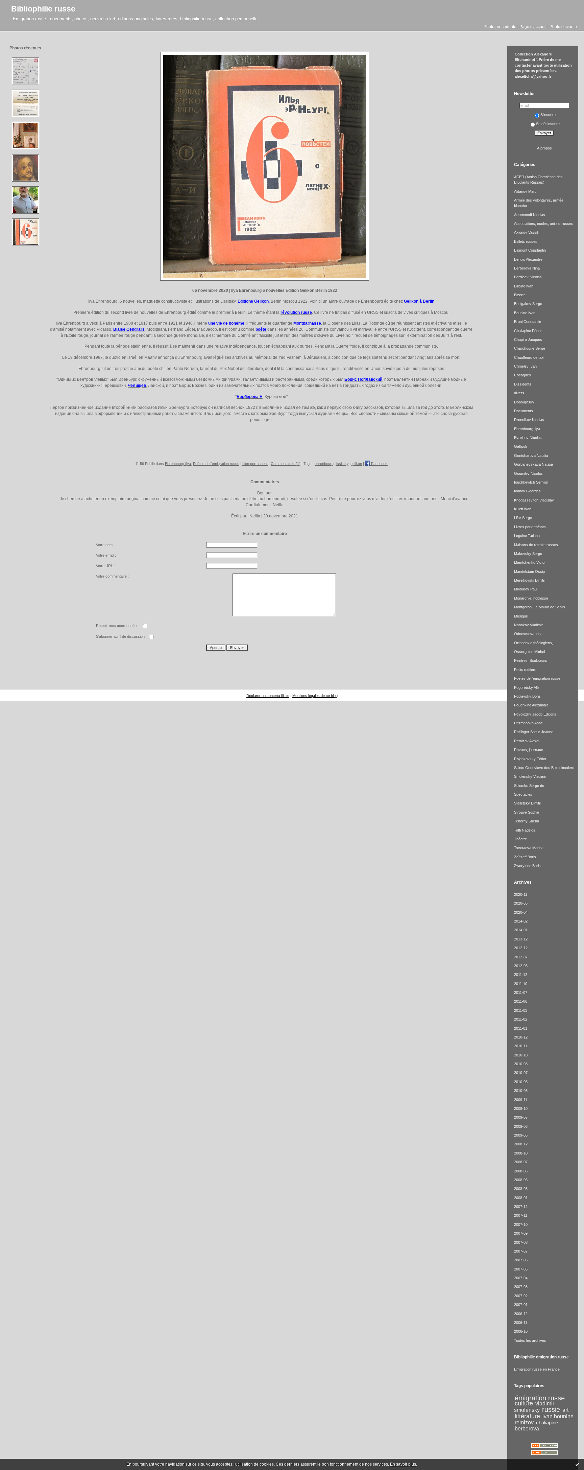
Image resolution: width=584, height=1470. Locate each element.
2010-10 (521, 1055)
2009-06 (521, 1126)
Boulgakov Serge (528, 304)
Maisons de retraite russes (536, 545)
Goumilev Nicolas (528, 473)
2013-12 (521, 939)
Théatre (520, 839)
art (565, 1410)
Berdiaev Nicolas (528, 277)
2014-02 (521, 921)
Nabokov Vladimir (528, 625)
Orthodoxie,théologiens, (533, 643)
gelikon (356, 464)
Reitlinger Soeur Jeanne (533, 732)
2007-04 (521, 1278)
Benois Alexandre (528, 259)
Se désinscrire (548, 124)
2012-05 (521, 966)
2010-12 (521, 1037)
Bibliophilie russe (43, 8)
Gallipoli (520, 446)
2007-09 (521, 1233)
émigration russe (540, 1398)
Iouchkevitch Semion (531, 482)
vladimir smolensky (534, 1406)
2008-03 (521, 1189)
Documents (523, 411)
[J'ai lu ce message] (577, 1464)
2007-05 (521, 1269)
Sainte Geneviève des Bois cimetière (544, 768)
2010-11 (520, 1046)
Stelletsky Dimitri (527, 803)
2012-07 (521, 957)
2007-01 (521, 1305)
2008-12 (521, 1144)
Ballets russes (525, 241)
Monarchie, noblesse (531, 598)
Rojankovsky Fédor (530, 759)
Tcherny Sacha (526, 821)
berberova (527, 1428)
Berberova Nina (527, 268)
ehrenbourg (324, 464)
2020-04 (521, 912)
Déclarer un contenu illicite (267, 696)
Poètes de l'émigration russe (216, 464)
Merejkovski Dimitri (529, 580)
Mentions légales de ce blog (315, 696)
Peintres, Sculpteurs (530, 660)
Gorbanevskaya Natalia (533, 464)
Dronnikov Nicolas (529, 420)
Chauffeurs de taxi (529, 357)
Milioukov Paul (525, 589)
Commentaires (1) (285, 464)
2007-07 (521, 1251)
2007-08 (521, 1242)
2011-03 (520, 1010)
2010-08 (521, 1064)
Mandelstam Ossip (529, 571)
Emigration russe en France (537, 1369)
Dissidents (522, 384)
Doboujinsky (524, 402)
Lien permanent (255, 464)
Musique (521, 616)
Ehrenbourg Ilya (178, 464)
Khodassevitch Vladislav (534, 500)
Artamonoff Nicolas (529, 215)
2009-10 (521, 1108)
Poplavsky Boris (527, 696)
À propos (544, 148)
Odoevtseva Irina (528, 634)
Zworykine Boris (527, 866)
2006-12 (521, 1314)
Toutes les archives (530, 1340)
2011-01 (520, 1028)
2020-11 (520, 894)
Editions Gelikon (253, 301)
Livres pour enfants (530, 527)
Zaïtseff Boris (525, 857)
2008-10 (521, 1153)
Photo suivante (563, 26)
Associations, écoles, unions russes (543, 223)
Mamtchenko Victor (530, 562)
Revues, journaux (528, 750)
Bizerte (520, 295)
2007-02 (521, 1296)
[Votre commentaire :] (283, 615)
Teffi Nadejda (524, 830)
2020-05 (521, 903)
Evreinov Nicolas (528, 438)
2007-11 (520, 1215)
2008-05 (521, 1180)
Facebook (379, 464)
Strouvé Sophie (526, 812)
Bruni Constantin (527, 322)
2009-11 (520, 1100)
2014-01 (521, 930)
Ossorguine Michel (529, 652)
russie (551, 1409)
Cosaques (522, 375)
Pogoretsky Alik (526, 687)
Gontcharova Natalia (531, 455)
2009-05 (521, 1135)
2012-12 (521, 948)
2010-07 (521, 1073)
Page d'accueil (532, 26)
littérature (527, 1416)
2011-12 (520, 975)
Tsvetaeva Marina (528, 848)
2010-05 (521, 1082)
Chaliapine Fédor (528, 331)
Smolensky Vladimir (530, 776)
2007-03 (521, 1287)
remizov (524, 1422)
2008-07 (521, 1162)
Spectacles (523, 794)
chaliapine (547, 1422)
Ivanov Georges (527, 491)
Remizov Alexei (526, 741)
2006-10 (521, 1331)
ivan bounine (558, 1416)
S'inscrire (548, 115)
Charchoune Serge (529, 348)
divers (519, 393)
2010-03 (521, 1091)
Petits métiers (525, 670)
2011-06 (520, 1001)
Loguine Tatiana (527, 536)
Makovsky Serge (528, 554)
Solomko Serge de (529, 786)
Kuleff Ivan (522, 509)
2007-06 (521, 1260)
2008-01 (521, 1198)
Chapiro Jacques (528, 339)
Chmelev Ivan (525, 366)
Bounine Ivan (524, 313)
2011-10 (520, 984)
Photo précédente (500, 26)
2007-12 (521, 1207)
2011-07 (520, 992)
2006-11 (520, 1323)
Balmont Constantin (530, 250)
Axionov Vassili (526, 232)
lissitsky (342, 464)
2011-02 (520, 1019)
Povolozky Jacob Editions (535, 714)
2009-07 (521, 1117)
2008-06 (521, 1171)
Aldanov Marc (525, 191)
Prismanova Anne (528, 723)
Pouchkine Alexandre (531, 705)
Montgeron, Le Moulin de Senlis (539, 607)
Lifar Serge (523, 518)
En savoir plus (403, 1464)
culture (524, 1403)
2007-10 (521, 1224)
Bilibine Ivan (523, 286)
